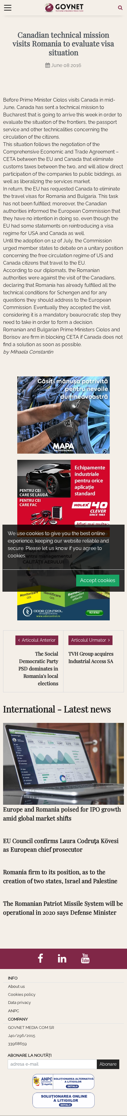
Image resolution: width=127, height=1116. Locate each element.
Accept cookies (97, 580)
